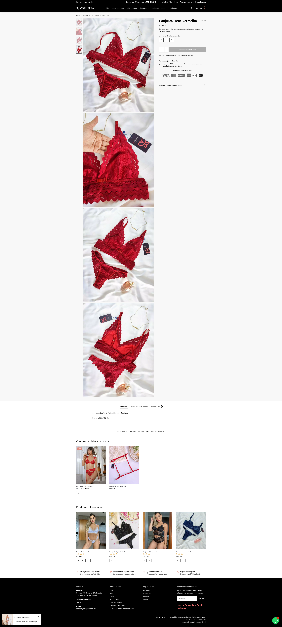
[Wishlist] (102, 449)
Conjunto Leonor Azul (183, 552)
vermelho (161, 431)
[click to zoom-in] (118, 65)
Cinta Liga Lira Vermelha (117, 486)
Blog (111, 593)
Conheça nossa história (84, 2)
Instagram (147, 593)
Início (78, 15)
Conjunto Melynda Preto (151, 552)
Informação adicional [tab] (139, 406)
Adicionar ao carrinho (187, 49)
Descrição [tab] (124, 406)
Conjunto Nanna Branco (84, 552)
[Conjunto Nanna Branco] (91, 530)
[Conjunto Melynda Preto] (158, 530)
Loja (111, 590)
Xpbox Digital (201, 622)
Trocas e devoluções (117, 606)
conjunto (154, 431)
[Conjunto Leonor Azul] (191, 530)
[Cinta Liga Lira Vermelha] (124, 465)
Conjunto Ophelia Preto (117, 552)
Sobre (112, 596)
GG (88, 561)
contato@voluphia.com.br (86, 609)
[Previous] (202, 85)
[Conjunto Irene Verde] (205, 20)
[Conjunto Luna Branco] (202, 20)
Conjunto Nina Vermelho (84, 486)
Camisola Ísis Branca (22, 618)
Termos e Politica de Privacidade (122, 609)
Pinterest (146, 596)
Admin (145, 599)
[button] (201, 8)
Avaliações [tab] (156, 406)
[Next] (205, 85)
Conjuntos (86, 15)
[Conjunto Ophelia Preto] (124, 530)
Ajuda (164, 2)
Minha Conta (173, 2)
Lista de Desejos (200, 2)
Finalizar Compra (186, 2)
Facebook (146, 590)
